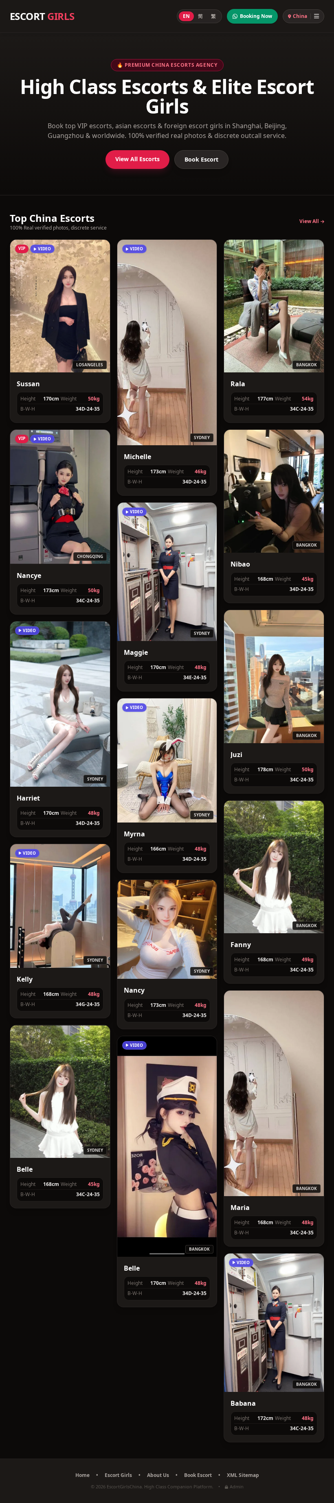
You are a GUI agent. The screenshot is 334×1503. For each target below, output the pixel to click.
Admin (237, 1486)
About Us (158, 1475)
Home (82, 1475)
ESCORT (42, 16)
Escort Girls (118, 1475)
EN (186, 16)
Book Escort (201, 159)
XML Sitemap (243, 1475)
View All (309, 221)
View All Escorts (137, 159)
